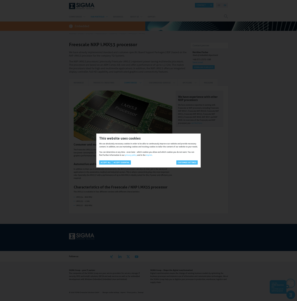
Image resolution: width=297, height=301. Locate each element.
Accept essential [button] (121, 162)
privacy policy (131, 155)
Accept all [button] (106, 162)
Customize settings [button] (187, 162)
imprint (149, 155)
